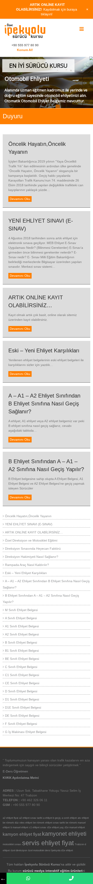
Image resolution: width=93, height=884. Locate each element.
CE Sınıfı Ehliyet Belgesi (22, 683)
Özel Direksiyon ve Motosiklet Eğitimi (31, 540)
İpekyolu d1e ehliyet (62, 850)
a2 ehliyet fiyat (10, 818)
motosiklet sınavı (12, 844)
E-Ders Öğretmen (15, 771)
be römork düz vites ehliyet (17, 822)
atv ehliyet (83, 818)
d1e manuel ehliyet (75, 827)
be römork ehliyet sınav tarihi (49, 822)
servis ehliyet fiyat (48, 843)
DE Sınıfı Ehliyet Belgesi (22, 715)
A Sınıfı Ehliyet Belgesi (21, 618)
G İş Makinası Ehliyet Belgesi (25, 732)
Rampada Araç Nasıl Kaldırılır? (27, 565)
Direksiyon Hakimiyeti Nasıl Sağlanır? (31, 556)
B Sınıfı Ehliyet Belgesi (21, 642)
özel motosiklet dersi (39, 850)
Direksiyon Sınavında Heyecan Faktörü (33, 548)
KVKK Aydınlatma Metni (21, 777)
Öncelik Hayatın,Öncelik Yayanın (28, 516)
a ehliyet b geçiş (52, 818)
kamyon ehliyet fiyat (22, 834)
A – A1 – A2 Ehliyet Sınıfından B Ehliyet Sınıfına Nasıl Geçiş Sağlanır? (44, 403)
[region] (46, 82)
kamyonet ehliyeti (64, 834)
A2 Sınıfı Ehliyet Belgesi (22, 634)
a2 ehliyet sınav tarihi (30, 818)
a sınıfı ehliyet (69, 818)
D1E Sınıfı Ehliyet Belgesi (23, 707)
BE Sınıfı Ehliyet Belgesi (22, 659)
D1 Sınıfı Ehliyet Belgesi (22, 699)
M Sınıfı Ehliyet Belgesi (21, 610)
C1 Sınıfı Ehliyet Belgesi (22, 675)
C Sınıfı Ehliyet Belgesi (21, 667)
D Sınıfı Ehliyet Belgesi (21, 691)
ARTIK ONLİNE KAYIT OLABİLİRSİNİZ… (34, 532)
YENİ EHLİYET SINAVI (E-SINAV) (28, 524)
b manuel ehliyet (19, 827)
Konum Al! (25, 50)
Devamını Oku (20, 199)
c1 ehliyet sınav (37, 827)
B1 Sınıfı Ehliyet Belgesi (22, 650)
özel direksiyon (19, 850)
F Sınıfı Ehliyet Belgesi (21, 724)
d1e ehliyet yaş (55, 827)
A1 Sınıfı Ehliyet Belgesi (22, 626)
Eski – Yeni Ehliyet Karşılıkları (43, 350)
